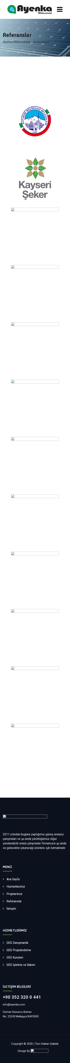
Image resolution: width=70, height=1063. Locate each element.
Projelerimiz (14, 894)
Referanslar (14, 901)
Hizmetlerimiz (16, 886)
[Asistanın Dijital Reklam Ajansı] (41, 1051)
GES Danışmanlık (17, 943)
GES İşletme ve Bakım (21, 965)
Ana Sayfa (13, 879)
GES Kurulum (15, 957)
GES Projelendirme (19, 950)
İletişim (11, 908)
